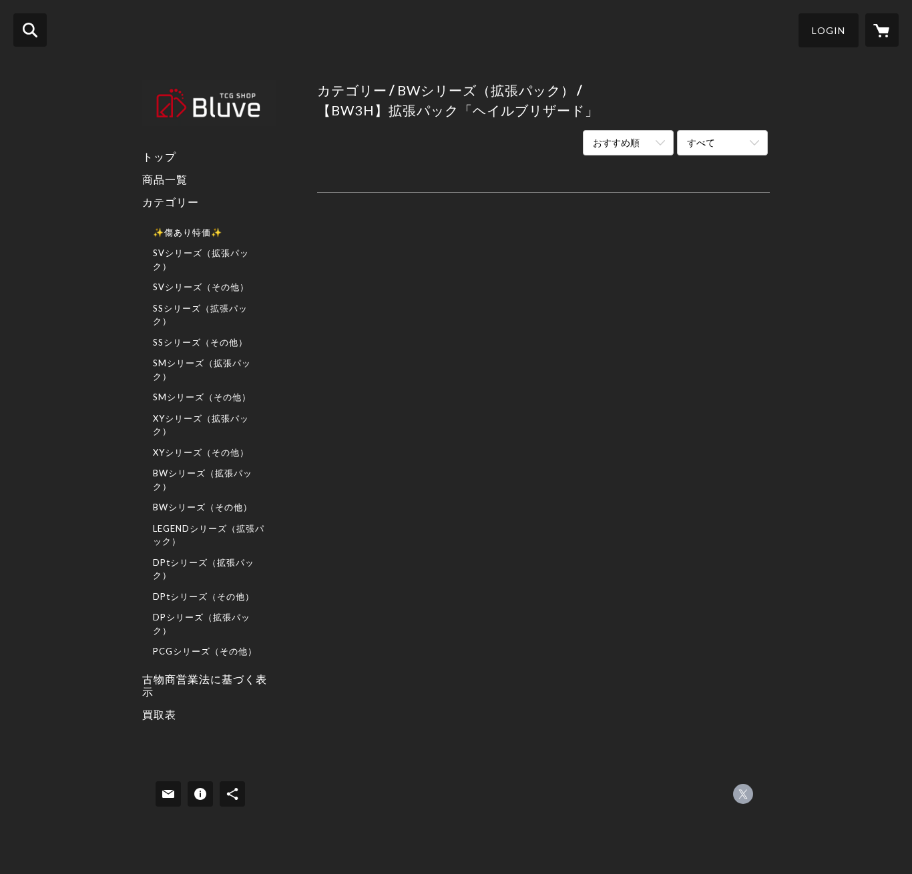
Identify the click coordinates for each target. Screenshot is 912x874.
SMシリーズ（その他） (202, 397)
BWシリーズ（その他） (202, 507)
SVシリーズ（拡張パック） (201, 260)
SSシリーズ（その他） (200, 342)
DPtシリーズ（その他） (203, 596)
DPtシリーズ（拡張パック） (203, 569)
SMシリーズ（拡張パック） (202, 370)
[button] (829, 30)
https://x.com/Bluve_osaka (743, 794)
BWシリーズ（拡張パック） (202, 480)
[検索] (30, 30)
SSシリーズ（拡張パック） (200, 315)
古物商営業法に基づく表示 (204, 685)
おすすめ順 (616, 142)
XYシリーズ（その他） (201, 452)
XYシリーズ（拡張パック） (201, 425)
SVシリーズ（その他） (201, 287)
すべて (701, 142)
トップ (159, 156)
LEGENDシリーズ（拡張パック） (208, 535)
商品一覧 (165, 179)
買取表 (159, 714)
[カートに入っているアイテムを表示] (882, 30)
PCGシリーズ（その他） (205, 651)
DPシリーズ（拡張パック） (201, 624)
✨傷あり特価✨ (187, 232)
